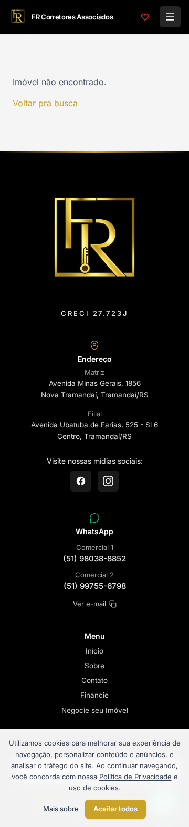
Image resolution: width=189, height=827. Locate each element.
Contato (94, 680)
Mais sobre (61, 808)
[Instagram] (108, 481)
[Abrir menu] (170, 16)
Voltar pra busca (45, 103)
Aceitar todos (115, 808)
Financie (94, 695)
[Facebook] (80, 481)
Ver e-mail (89, 603)
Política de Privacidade (135, 776)
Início (94, 651)
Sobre (94, 665)
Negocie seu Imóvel (94, 710)
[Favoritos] (144, 16)
